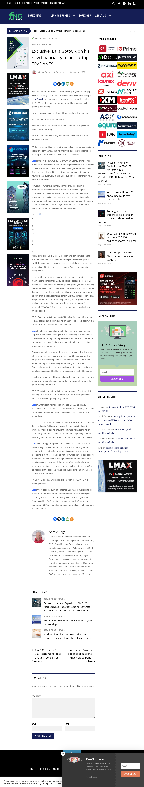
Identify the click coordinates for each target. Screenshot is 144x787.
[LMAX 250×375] (17, 104)
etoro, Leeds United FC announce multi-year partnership (59, 31)
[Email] (67, 84)
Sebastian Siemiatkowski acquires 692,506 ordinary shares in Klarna (122, 237)
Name (34, 723)
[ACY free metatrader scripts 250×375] (17, 249)
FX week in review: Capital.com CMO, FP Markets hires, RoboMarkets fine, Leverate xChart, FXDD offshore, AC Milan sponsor (67, 607)
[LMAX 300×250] (117, 490)
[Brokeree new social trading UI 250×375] (17, 68)
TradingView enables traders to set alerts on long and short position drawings (116, 216)
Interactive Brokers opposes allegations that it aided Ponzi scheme (81, 655)
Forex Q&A (85, 15)
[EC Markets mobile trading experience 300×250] (117, 303)
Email (67, 723)
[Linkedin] (63, 84)
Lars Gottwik (37, 99)
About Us (100, 15)
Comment (36, 696)
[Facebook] (55, 84)
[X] (59, 84)
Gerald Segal (44, 72)
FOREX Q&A (44, 769)
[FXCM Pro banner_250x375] (17, 140)
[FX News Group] (15, 20)
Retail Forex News (41, 44)
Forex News (35, 15)
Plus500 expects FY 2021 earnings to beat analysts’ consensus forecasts (46, 655)
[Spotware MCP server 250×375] (17, 285)
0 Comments (60, 72)
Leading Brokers (60, 15)
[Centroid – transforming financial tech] (17, 177)
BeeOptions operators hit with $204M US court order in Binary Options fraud (117, 420)
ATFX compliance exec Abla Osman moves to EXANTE (120, 256)
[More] (72, 84)
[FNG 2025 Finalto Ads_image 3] (17, 213)
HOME (32, 769)
